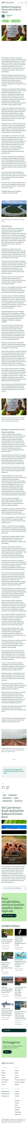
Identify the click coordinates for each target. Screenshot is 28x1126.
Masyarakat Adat (7, 798)
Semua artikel (6, 1030)
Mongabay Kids (5, 1093)
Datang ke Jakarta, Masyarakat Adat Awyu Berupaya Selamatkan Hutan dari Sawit (14, 771)
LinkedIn (17, 1091)
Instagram (17, 1093)
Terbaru (3, 1084)
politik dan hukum (7, 800)
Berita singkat (5, 1079)
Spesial (3, 1077)
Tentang (17, 1070)
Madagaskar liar (6, 1091)
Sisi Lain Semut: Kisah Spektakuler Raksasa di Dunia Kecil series (15, 888)
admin (7, 786)
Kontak (16, 1073)
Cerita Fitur (4, 1082)
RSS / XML (17, 1107)
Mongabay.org (5, 1096)
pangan (16, 798)
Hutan (4, 795)
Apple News (18, 1114)
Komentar (5, 21)
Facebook (17, 1100)
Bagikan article (16, 21)
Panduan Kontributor (20, 1079)
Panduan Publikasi (19, 1082)
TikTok (16, 1105)
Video (3, 1070)
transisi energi (18, 800)
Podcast (4, 1073)
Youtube (17, 1096)
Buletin (6, 1051)
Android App (18, 1112)
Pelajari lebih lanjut (8, 915)
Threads (17, 1103)
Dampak (17, 1084)
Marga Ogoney (16, 449)
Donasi (16, 1075)
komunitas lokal (13, 795)
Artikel (3, 1075)
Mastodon (17, 1109)
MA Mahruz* (9, 15)
